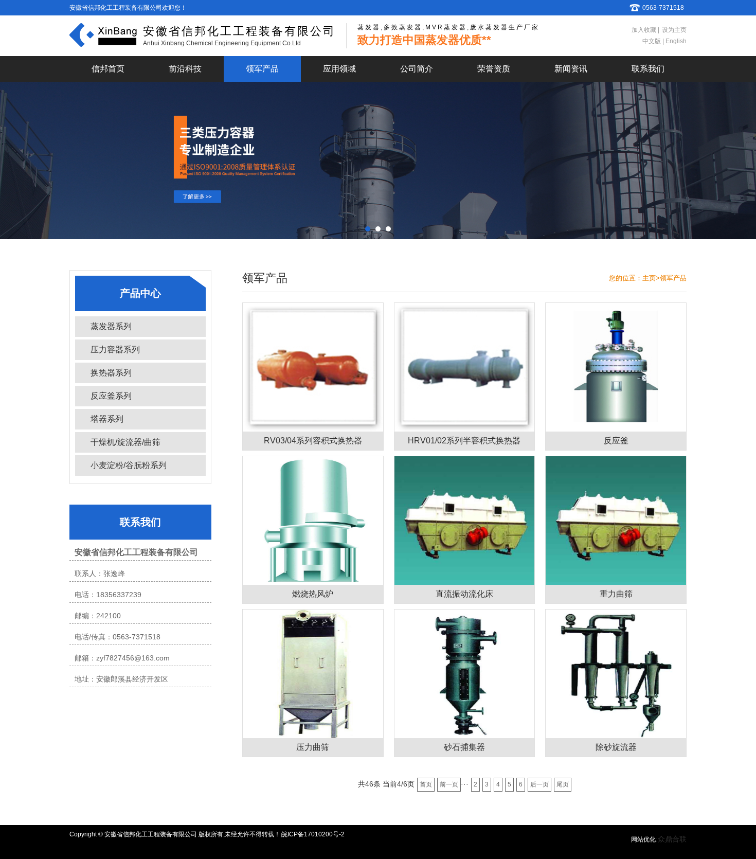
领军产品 (262, 68)
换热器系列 (111, 372)
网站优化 (643, 839)
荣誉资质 (493, 68)
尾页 (562, 784)
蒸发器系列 (111, 326)
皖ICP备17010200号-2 (313, 834)
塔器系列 (107, 419)
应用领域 (339, 68)
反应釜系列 (111, 395)
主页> (651, 278)
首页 (426, 784)
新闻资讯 (570, 68)
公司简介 (416, 68)
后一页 (539, 784)
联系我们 (648, 68)
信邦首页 (108, 68)
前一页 (449, 784)
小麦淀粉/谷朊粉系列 (129, 465)
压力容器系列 (115, 349)
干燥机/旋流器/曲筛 (125, 442)
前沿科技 (185, 68)
